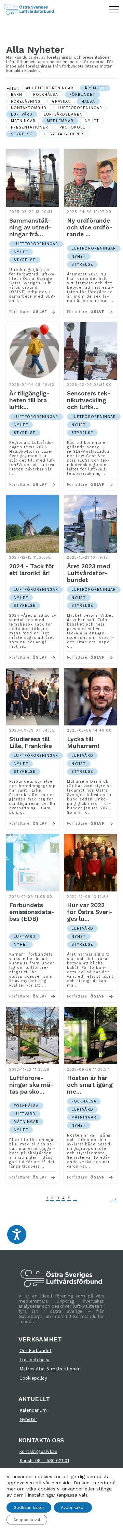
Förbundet (82, 94)
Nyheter (28, 1419)
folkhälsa (45, 94)
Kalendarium (33, 1410)
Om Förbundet (35, 1350)
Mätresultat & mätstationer (49, 1368)
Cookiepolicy (33, 1378)
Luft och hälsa (35, 1359)
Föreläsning (26, 101)
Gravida (61, 101)
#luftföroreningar (49, 88)
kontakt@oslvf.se (38, 1451)
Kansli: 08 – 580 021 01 (44, 1460)
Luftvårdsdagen (63, 114)
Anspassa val (26, 1519)
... (75, 1198)
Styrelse (21, 134)
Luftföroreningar (80, 108)
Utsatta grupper (64, 134)
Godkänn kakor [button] (28, 1507)
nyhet (92, 121)
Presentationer (30, 127)
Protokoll (72, 127)
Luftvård (21, 114)
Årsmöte (95, 88)
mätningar (23, 121)
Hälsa (88, 101)
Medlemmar (60, 121)
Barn (16, 94)
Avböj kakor (73, 1507)
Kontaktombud (29, 108)
